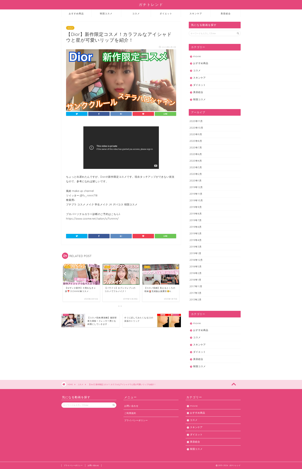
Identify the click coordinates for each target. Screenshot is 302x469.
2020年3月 (196, 167)
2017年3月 (195, 292)
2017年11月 (196, 286)
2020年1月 (196, 180)
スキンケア (196, 13)
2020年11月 (196, 121)
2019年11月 (196, 193)
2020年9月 (196, 134)
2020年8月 (196, 140)
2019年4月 (196, 240)
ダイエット (166, 13)
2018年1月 (195, 279)
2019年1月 (195, 253)
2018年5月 (196, 266)
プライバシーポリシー (136, 420)
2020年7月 (196, 147)
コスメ (136, 13)
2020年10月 (196, 127)
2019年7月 (196, 220)
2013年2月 (195, 299)
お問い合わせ (131, 405)
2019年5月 (196, 233)
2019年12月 (196, 187)
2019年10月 (196, 200)
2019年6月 (196, 226)
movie (197, 56)
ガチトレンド (151, 4)
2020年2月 (196, 173)
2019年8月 (196, 213)
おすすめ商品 (76, 13)
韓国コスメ (106, 13)
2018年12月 (196, 259)
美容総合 (226, 13)
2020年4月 (196, 160)
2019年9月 (196, 207)
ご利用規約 (130, 413)
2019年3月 (196, 246)
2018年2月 (196, 273)
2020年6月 (196, 154)
